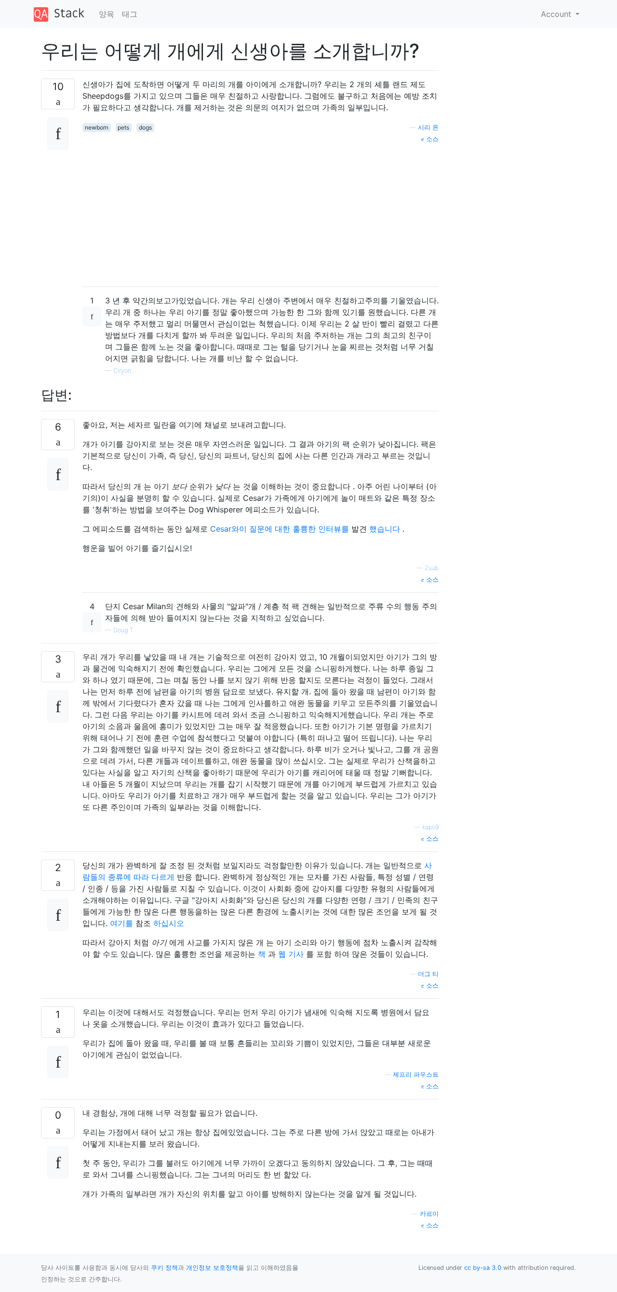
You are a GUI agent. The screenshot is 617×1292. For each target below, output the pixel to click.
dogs (145, 127)
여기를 (121, 923)
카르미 (429, 1213)
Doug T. (124, 630)
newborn (96, 127)
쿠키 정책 (164, 1267)
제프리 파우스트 (416, 1074)
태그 (129, 14)
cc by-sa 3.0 (482, 1267)
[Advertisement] (260, 211)
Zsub (432, 568)
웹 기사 (291, 954)
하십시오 (168, 923)
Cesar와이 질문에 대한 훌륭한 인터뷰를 (279, 529)
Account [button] (557, 14)
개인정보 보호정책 (212, 1267)
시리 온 (428, 127)
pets (123, 127)
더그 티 (428, 974)
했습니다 (384, 529)
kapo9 (430, 827)
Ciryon (122, 370)
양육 (106, 14)
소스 (431, 139)
